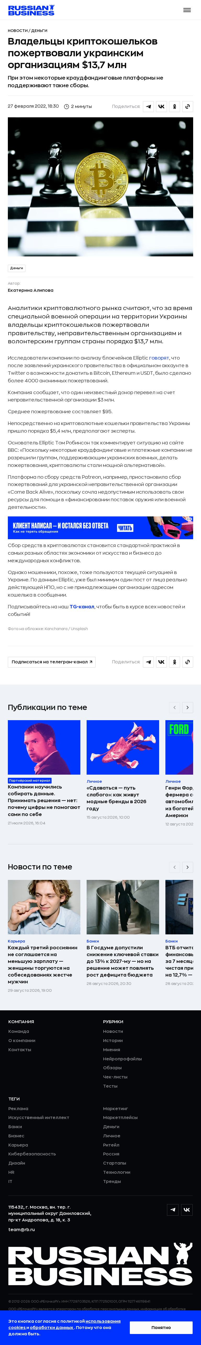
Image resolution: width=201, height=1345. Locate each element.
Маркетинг (115, 1109)
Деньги (39, 30)
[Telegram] (172, 1210)
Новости (18, 30)
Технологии (116, 1172)
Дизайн (16, 1163)
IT (10, 1181)
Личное (111, 1136)
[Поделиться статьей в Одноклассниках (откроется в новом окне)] (174, 106)
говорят (159, 358)
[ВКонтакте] (187, 1210)
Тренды (112, 1181)
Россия (111, 1154)
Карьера (18, 1145)
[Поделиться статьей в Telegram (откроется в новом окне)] (148, 106)
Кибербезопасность (32, 1154)
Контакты (19, 1050)
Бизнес (16, 1136)
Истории (113, 1041)
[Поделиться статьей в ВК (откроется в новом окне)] (161, 106)
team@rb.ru (21, 1230)
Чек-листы (115, 1077)
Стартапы (114, 1163)
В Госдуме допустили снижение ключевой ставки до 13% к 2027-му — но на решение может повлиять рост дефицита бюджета (123, 961)
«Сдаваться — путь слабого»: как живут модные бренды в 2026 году (116, 798)
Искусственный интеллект (38, 1118)
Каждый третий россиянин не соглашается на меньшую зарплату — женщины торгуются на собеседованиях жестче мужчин (42, 964)
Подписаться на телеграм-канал (50, 662)
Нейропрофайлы (122, 1059)
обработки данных (52, 1328)
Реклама (18, 1109)
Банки (15, 1127)
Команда (18, 1031)
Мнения (111, 1050)
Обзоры (112, 1068)
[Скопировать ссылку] (187, 106)
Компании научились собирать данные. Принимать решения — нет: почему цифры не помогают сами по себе (44, 801)
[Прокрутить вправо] (187, 707)
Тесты (110, 1086)
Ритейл (111, 1145)
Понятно (161, 1328)
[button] (187, 10)
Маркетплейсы (120, 1118)
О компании (21, 1041)
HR (11, 1172)
